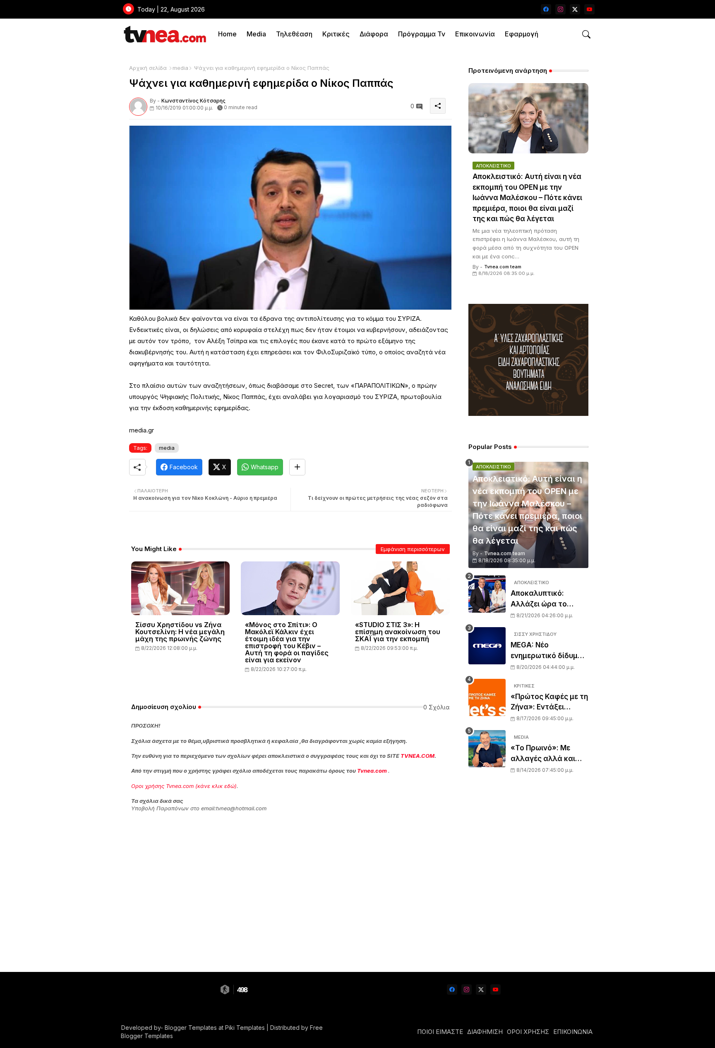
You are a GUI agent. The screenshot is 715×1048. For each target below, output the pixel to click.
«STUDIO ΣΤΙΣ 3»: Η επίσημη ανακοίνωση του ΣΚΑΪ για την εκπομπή (397, 631)
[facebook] (546, 9)
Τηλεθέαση (294, 34)
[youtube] (589, 9)
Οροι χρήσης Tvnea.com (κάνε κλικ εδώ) (184, 786)
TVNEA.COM (417, 755)
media (180, 67)
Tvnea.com (372, 770)
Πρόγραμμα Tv (421, 34)
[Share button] (297, 467)
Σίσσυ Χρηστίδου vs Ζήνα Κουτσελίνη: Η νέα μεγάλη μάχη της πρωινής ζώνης (180, 631)
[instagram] (560, 9)
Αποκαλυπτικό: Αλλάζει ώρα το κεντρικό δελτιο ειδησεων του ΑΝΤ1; (546, 599)
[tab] (227, 34)
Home (227, 34)
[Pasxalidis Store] (528, 413)
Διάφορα (374, 34)
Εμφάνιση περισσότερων (413, 549)
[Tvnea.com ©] (164, 34)
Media (256, 34)
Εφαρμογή (521, 34)
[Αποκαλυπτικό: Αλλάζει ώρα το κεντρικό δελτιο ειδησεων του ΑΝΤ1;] (487, 594)
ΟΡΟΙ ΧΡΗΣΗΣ (528, 1032)
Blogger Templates (191, 1027)
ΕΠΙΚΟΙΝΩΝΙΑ (573, 1032)
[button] (586, 34)
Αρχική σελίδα (148, 67)
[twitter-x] (575, 9)
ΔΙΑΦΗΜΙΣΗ (485, 1032)
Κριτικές (336, 34)
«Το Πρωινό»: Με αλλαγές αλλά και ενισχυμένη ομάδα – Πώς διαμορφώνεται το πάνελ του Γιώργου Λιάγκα (549, 754)
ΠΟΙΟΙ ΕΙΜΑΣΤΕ (440, 1032)
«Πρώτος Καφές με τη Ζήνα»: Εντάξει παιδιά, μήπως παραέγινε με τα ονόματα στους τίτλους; (549, 702)
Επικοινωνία (475, 34)
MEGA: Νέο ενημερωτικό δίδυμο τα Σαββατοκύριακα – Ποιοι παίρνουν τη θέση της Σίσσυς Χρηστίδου (549, 651)
